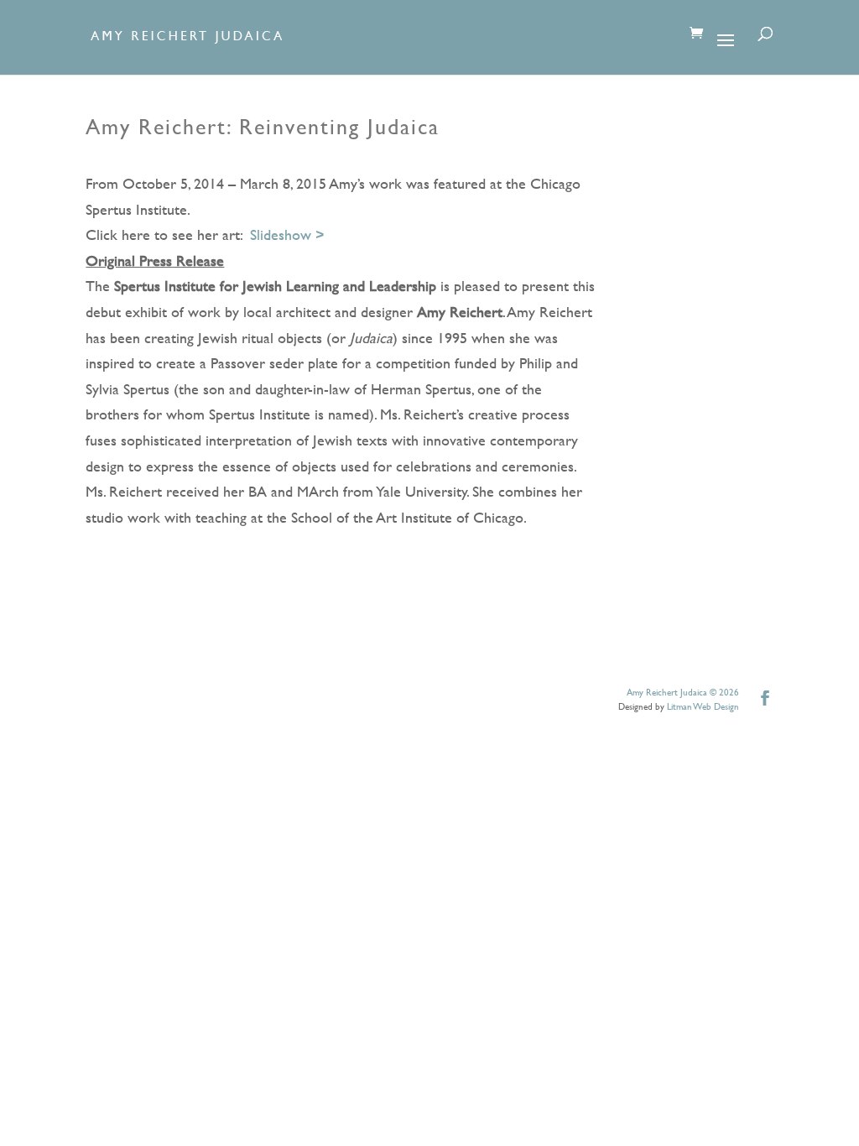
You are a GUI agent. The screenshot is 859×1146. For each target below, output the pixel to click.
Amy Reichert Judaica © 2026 (683, 692)
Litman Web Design (703, 706)
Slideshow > (287, 234)
